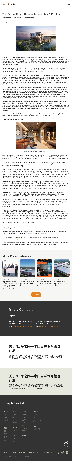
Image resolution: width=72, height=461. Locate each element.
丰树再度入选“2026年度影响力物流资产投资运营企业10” (27, 283)
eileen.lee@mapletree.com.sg (22, 326)
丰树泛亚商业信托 (37, 420)
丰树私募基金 (36, 429)
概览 (5, 431)
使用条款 (6, 452)
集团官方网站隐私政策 (19, 452)
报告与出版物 (7, 437)
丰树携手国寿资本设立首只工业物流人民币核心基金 (61, 283)
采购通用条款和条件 (34, 452)
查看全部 (14, 431)
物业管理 (14, 423)
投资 (13, 417)
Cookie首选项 (48, 452)
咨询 (13, 438)
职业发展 (23, 435)
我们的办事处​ (15, 442)
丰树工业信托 (36, 417)
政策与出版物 (25, 428)
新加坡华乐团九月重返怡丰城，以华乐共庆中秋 (44, 283)
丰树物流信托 (36, 415)
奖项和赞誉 (7, 420)
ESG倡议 (23, 431)
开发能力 (14, 415)
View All (36, 295)
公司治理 (23, 417)
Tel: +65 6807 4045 (42, 324)
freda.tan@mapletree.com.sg (49, 326)
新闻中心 (6, 433)
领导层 (5, 417)
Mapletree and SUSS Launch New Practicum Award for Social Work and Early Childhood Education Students (9, 285)
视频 (5, 440)
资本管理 (14, 420)
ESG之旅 (23, 420)
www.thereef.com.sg (11, 239)
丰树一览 (6, 415)
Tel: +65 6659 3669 (15, 324)
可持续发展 (24, 415)
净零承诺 (23, 423)
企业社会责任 (25, 425)
